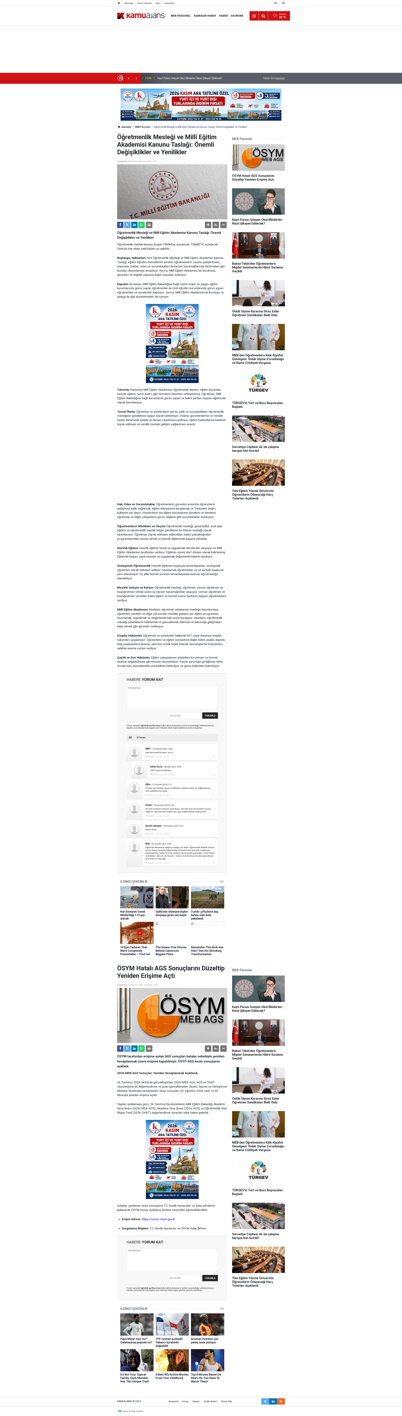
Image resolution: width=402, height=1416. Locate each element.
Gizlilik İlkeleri (210, 1401)
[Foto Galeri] (283, 3)
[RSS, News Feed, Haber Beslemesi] (281, 1401)
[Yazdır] (149, 225)
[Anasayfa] (119, 3)
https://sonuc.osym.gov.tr (158, 1219)
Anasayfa (126, 127)
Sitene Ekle (169, 3)
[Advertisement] (201, 49)
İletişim (196, 1401)
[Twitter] (127, 225)
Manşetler (129, 3)
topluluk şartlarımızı (150, 725)
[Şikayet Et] (213, 757)
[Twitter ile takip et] (265, 1401)
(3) (160, 834)
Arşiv (158, 3)
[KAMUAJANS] (141, 15)
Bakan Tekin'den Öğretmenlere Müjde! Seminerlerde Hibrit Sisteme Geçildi (198, 78)
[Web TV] (275, 3)
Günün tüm (274, 78)
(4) (160, 816)
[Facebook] (120, 225)
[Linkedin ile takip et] (273, 1401)
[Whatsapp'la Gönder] (141, 225)
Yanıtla (151, 757)
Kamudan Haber (205, 15)
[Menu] (254, 16)
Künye (185, 1401)
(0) (167, 757)
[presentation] (128, 78)
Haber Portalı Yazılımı (133, 1411)
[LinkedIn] (134, 225)
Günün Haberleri (144, 3)
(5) (160, 757)
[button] (208, 225)
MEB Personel (181, 15)
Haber (223, 15)
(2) (160, 795)
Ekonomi (237, 15)
